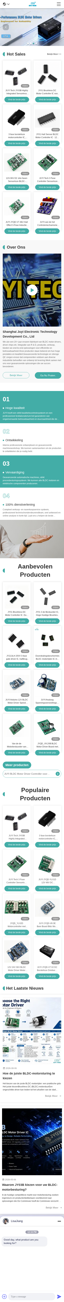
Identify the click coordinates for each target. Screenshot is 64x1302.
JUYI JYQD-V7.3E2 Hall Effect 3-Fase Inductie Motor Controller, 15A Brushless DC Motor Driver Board (17, 224)
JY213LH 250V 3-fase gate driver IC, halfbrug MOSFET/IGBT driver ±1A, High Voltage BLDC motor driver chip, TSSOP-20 (16, 658)
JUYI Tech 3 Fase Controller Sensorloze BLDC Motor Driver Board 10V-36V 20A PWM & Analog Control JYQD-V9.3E (47, 180)
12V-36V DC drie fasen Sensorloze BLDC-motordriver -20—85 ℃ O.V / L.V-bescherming (16, 180)
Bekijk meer (51, 1096)
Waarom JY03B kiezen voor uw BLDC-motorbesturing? (30, 1187)
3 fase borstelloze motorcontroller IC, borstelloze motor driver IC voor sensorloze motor (16, 136)
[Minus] (59, 1221)
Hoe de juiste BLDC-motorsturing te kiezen (29, 1076)
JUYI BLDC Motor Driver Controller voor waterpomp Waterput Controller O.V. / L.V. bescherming (27, 773)
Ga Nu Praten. (48, 375)
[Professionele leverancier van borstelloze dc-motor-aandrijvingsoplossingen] (32, 290)
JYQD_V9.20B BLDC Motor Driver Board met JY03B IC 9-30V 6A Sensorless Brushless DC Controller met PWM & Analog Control (47, 745)
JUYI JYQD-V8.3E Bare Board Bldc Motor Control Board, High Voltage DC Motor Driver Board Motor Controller (47, 925)
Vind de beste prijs (16, 99)
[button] (28, 43)
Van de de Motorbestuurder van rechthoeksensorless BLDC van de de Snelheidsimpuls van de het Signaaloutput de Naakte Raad (16, 745)
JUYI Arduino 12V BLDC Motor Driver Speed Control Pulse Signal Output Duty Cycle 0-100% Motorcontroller (16, 701)
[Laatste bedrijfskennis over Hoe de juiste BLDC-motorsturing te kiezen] (32, 1030)
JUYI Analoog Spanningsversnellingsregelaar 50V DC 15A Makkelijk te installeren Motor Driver (47, 701)
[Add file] (4, 1296)
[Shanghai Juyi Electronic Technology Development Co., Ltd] (33, 4)
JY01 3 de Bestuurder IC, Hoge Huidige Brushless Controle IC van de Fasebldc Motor (47, 614)
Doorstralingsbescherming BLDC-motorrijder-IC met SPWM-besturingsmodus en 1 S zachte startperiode (47, 658)
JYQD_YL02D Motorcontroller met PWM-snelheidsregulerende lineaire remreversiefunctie (16, 925)
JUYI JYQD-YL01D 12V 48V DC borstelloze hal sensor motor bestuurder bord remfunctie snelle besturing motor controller (47, 881)
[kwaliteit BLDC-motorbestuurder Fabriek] (32, 45)
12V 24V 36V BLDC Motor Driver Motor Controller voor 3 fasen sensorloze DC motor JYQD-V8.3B (16, 969)
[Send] (59, 1296)
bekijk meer (54, 54)
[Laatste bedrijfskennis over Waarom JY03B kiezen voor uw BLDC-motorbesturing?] (32, 1141)
